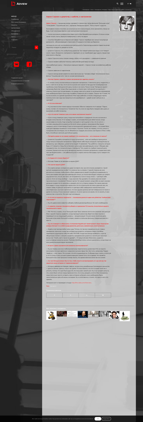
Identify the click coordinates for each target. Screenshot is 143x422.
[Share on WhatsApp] (87, 295)
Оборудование (15, 31)
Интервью (50, 19)
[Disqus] (90, 349)
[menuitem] (117, 3)
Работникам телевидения (18, 22)
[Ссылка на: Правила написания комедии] (114, 315)
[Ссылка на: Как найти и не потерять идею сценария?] (93, 314)
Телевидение (15, 19)
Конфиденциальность (17, 83)
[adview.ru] (19, 3)
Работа (13, 36)
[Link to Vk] (130, 3)
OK (98, 418)
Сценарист (53, 286)
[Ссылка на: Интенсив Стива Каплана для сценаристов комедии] (83, 314)
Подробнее (106, 418)
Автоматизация (15, 28)
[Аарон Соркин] (126, 23)
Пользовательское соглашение (20, 80)
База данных (14, 33)
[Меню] (121, 3)
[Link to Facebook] (128, 3)
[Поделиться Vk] (103, 295)
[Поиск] (117, 3)
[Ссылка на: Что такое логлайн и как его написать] (62, 313)
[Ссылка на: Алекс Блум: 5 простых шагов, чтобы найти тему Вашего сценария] (72, 314)
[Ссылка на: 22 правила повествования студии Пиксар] (51, 315)
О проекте (14, 39)
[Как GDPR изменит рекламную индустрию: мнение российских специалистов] (141, 211)
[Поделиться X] (71, 295)
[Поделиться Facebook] (54, 295)
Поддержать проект (17, 78)
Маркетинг (14, 25)
